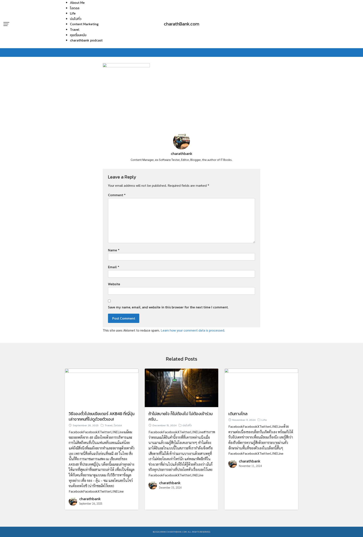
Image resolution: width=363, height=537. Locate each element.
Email (113, 266)
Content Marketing (84, 24)
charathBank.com (181, 23)
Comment (117, 194)
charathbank (181, 153)
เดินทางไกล (237, 413)
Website (114, 283)
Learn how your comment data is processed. (193, 330)
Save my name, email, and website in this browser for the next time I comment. (168, 307)
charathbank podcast (86, 40)
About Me (77, 2)
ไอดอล (74, 8)
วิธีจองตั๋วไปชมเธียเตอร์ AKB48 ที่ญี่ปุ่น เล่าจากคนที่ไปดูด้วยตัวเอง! (101, 416)
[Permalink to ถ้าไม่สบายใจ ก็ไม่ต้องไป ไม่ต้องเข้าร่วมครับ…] (181, 387)
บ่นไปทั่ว (75, 18)
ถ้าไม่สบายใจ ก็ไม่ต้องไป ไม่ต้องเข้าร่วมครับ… (181, 416)
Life (73, 13)
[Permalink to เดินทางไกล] (261, 387)
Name (114, 250)
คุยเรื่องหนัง (78, 34)
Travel (74, 29)
